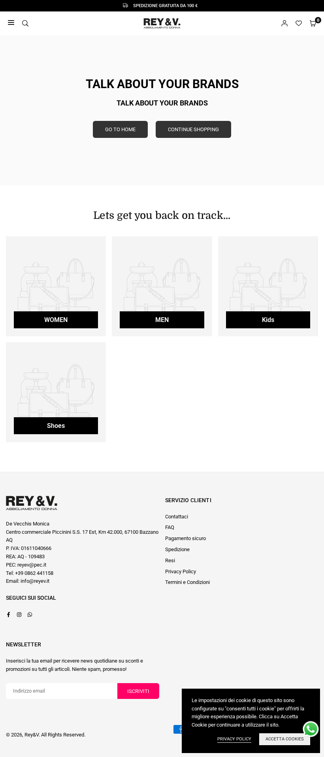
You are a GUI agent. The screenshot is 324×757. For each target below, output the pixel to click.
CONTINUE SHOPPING (193, 129)
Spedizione (177, 549)
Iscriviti (138, 691)
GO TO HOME (120, 129)
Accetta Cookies (285, 739)
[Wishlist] (299, 23)
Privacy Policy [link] (234, 739)
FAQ (169, 527)
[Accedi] (284, 23)
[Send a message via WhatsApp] (310, 729)
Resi (170, 560)
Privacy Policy (180, 571)
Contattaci (176, 517)
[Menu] (11, 23)
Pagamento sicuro (185, 538)
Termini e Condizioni (187, 582)
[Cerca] (25, 23)
